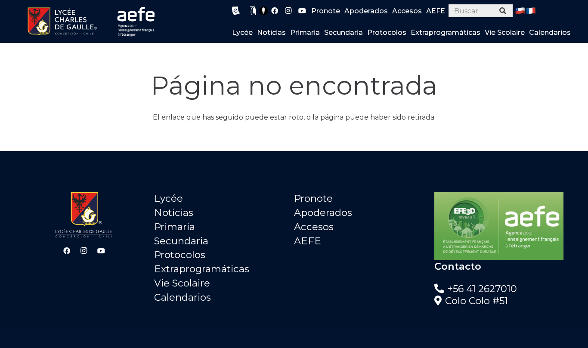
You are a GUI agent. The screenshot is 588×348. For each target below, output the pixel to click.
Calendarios (182, 297)
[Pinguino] (253, 10)
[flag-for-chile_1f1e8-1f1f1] (520, 10)
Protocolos (179, 255)
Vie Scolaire (182, 283)
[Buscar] (503, 11)
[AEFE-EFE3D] (504, 226)
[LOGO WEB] (62, 21)
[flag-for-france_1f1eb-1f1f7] (530, 10)
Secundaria (181, 241)
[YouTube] (302, 11)
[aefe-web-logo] (136, 21)
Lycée (168, 198)
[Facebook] (275, 11)
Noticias (173, 212)
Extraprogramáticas (201, 269)
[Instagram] (288, 11)
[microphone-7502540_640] (263, 10)
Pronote (313, 198)
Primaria (174, 227)
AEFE (307, 241)
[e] (236, 10)
